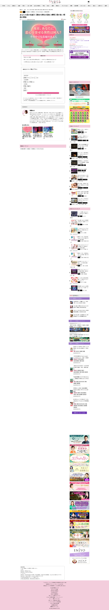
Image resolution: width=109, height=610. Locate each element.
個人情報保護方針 (32, 100)
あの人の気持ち (37, 5)
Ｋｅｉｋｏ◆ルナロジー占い (54, 598)
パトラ (85, 158)
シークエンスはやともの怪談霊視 (54, 601)
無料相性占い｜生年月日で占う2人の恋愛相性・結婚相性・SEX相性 (83, 162)
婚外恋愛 (78, 383)
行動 (77, 394)
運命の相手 (47, 11)
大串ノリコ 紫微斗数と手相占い (54, 600)
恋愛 (87, 158)
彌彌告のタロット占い (54, 606)
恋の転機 (80, 394)
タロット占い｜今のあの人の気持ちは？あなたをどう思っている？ (83, 200)
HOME (3, 5)
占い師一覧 (61, 584)
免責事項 (47, 584)
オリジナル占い (81, 359)
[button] (79, 90)
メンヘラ (84, 216)
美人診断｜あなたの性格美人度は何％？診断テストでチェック (83, 222)
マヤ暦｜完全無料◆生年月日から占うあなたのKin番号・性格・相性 (83, 146)
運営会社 (45, 585)
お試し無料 (76, 189)
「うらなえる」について (47, 582)
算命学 (79, 392)
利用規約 (41, 100)
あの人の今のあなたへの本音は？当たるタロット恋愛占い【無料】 (83, 177)
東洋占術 (79, 370)
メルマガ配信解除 (51, 585)
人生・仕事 (29, 5)
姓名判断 (76, 5)
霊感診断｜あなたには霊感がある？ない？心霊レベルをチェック (83, 287)
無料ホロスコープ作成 (82, 169)
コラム (8, 5)
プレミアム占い (65, 5)
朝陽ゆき (64, 19)
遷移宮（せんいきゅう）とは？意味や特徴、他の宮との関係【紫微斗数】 (83, 271)
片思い (23, 5)
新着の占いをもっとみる (79, 412)
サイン (82, 232)
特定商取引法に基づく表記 (61, 582)
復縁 (53, 5)
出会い (48, 5)
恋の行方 (84, 394)
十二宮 (71, 275)
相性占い (57, 5)
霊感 (85, 290)
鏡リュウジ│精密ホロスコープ (54, 595)
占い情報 (86, 224)
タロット (77, 158)
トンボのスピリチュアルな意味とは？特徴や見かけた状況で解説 (83, 230)
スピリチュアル (75, 250)
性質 (83, 265)
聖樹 (74, 351)
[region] (79, 91)
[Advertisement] (79, 70)
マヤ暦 (85, 148)
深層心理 (71, 217)
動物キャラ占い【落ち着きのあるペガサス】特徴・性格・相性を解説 (83, 238)
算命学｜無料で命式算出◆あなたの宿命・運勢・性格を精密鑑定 (83, 193)
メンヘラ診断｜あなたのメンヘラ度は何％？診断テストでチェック (83, 213)
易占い (94, 5)
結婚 (19, 5)
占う (43, 93)
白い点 (71, 250)
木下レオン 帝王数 (54, 589)
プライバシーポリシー (54, 584)
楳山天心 (75, 370)
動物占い (79, 133)
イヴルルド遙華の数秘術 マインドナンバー (54, 597)
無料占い (14, 5)
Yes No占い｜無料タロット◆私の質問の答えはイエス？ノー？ (79, 92)
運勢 (71, 5)
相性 (74, 166)
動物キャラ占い (86, 257)
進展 (82, 158)
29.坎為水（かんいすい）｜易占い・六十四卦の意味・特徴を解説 (83, 263)
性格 (83, 224)
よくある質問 (57, 585)
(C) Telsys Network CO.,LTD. (54, 608)
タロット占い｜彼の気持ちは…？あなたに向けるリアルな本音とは (83, 154)
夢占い (89, 5)
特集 (85, 170)
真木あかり (76, 359)
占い (24, 11)
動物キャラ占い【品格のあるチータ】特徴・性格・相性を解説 (83, 255)
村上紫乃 (82, 204)
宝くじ (71, 283)
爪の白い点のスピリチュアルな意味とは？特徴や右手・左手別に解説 (83, 246)
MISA (75, 381)
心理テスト (100, 5)
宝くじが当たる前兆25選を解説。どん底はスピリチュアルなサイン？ (83, 279)
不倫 (43, 5)
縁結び (28, 11)
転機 (84, 351)
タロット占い (83, 5)
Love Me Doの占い (54, 592)
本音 (79, 158)
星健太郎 (75, 392)
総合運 (81, 351)
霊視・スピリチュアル (80, 381)
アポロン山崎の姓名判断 (54, 603)
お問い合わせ (63, 585)
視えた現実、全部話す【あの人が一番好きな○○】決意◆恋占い (83, 185)
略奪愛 (75, 383)
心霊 (83, 290)
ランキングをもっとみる (79, 24)
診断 (106, 5)
